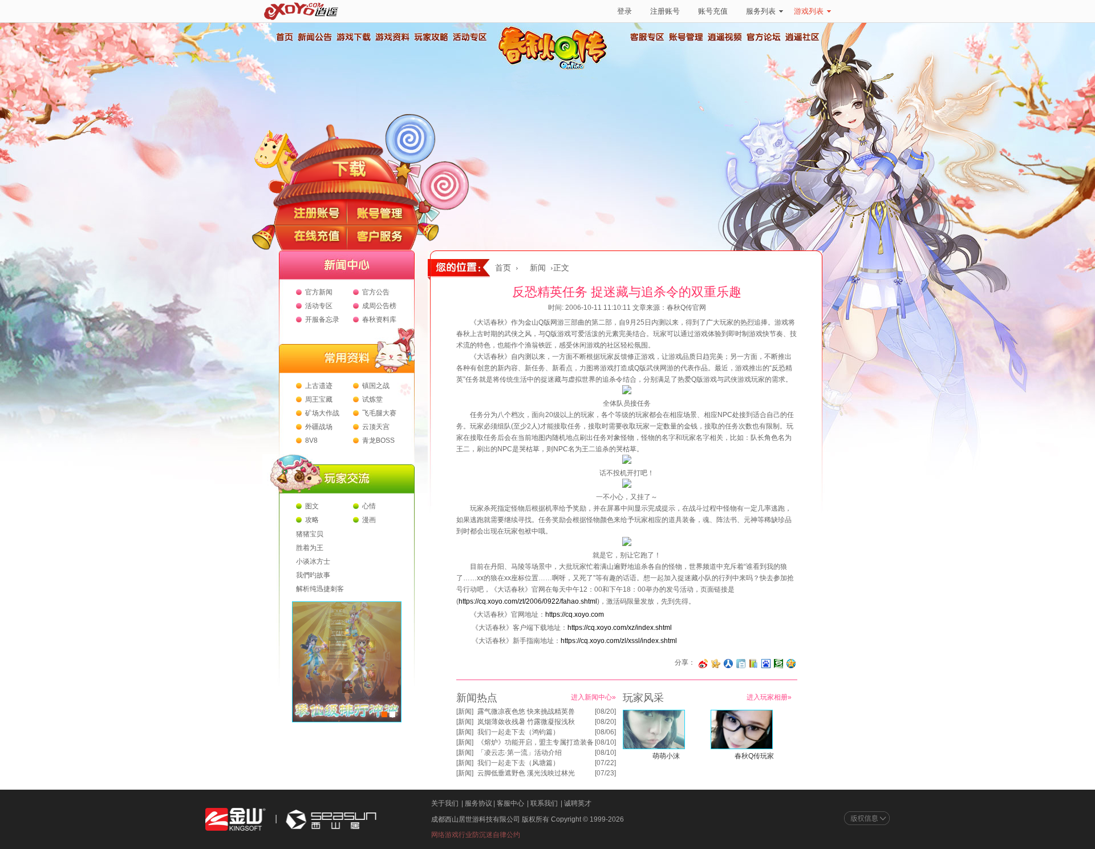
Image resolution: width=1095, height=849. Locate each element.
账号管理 (686, 37)
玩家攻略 (430, 37)
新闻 (538, 268)
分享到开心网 (715, 663)
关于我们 (445, 803)
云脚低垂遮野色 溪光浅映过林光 (526, 773)
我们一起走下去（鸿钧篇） (518, 732)
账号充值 (713, 11)
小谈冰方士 (313, 561)
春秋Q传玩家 (754, 756)
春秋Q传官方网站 (556, 68)
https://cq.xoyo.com (574, 614)
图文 (312, 506)
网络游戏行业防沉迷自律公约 (475, 835)
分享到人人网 (728, 663)
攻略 (312, 520)
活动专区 (469, 37)
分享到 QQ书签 (753, 663)
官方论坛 (763, 37)
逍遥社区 (802, 37)
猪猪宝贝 (309, 534)
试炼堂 (372, 399)
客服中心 (510, 803)
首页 (284, 37)
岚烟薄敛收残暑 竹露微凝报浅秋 (526, 722)
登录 (624, 11)
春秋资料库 (379, 320)
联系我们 (544, 803)
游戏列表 (809, 11)
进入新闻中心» (593, 697)
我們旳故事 (313, 575)
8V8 (311, 440)
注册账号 (665, 11)
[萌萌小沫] (654, 747)
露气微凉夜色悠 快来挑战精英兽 (526, 711)
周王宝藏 (318, 399)
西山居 (329, 819)
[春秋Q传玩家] (742, 747)
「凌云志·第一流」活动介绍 (519, 753)
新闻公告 (314, 37)
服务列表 (761, 11)
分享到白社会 (740, 663)
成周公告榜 (379, 306)
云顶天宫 (376, 427)
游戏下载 (353, 37)
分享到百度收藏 (765, 663)
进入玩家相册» (769, 697)
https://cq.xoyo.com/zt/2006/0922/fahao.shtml (528, 601)
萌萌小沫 (666, 756)
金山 (235, 819)
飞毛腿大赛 (379, 413)
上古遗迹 (318, 386)
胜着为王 (309, 548)
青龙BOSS (378, 440)
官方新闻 (318, 292)
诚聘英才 (577, 803)
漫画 (369, 520)
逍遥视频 (725, 37)
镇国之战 (376, 386)
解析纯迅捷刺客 (320, 589)
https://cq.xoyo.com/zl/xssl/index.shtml (619, 641)
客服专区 (647, 37)
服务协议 (478, 803)
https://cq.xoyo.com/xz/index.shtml (619, 628)
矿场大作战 (322, 413)
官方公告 (376, 292)
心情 (369, 506)
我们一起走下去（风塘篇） (518, 763)
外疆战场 (318, 427)
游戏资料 (391, 37)
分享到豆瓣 (778, 663)
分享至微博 (703, 663)
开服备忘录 (322, 320)
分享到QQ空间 (791, 663)
